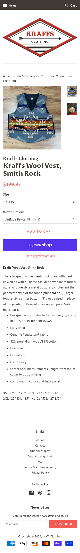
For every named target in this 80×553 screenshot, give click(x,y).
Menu (12, 5)
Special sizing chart (40, 456)
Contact (40, 445)
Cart (73, 6)
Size (6, 194)
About (40, 440)
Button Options (13, 212)
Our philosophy (40, 451)
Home (6, 76)
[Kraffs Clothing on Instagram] (49, 493)
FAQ (40, 462)
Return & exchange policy (40, 467)
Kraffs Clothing (51, 536)
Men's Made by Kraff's (31, 76)
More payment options (40, 256)
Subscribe (63, 524)
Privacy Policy (40, 472)
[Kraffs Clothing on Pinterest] (40, 493)
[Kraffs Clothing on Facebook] (31, 493)
